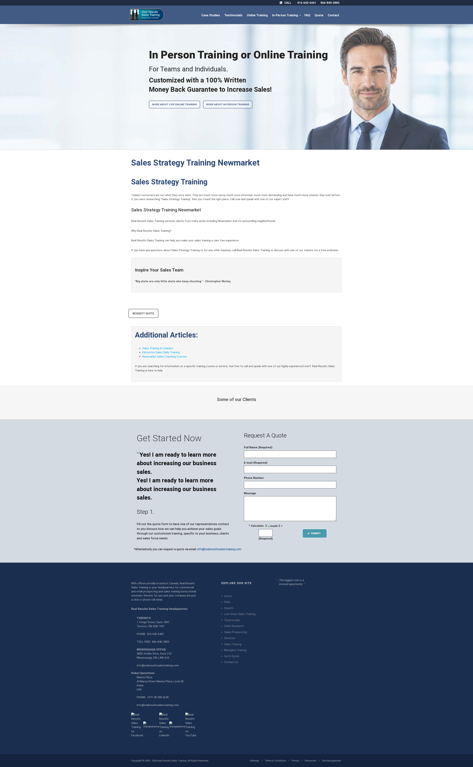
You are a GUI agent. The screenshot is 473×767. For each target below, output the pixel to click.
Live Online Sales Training (239, 614)
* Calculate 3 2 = (266, 525)
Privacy (295, 760)
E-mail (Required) (255, 462)
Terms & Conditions (275, 760)
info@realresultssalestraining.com (219, 549)
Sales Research (234, 626)
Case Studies (211, 15)
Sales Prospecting (235, 632)
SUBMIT (317, 533)
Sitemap (254, 760)
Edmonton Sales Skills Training (161, 352)
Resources (310, 760)
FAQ (307, 15)
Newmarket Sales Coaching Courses (164, 356)
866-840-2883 (330, 2)
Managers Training (235, 650)
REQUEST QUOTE (143, 313)
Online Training (257, 15)
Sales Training (232, 644)
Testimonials (233, 15)
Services (229, 638)
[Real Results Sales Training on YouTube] (190, 724)
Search (228, 608)
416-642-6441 (306, 2)
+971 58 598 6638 (158, 697)
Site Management (331, 760)
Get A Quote (231, 656)
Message (250, 493)
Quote (319, 15)
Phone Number (254, 478)
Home (228, 596)
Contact (334, 15)
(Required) (265, 538)
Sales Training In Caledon (157, 348)
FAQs (227, 602)
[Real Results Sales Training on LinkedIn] (164, 724)
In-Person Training (286, 15)
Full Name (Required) (258, 447)
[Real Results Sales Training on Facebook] (137, 724)
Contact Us (231, 662)
